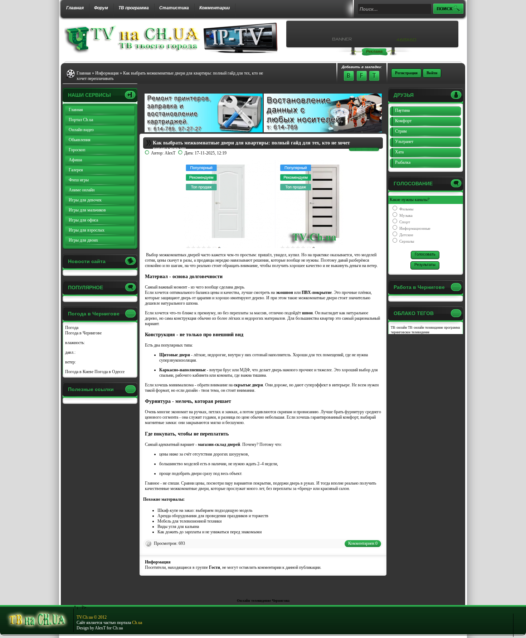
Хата (399, 151)
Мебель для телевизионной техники (189, 521)
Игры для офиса (83, 220)
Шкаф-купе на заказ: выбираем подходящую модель (204, 510)
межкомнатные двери (317, 297)
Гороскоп (77, 149)
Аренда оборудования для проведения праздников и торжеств (212, 515)
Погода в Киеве (79, 371)
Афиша (75, 159)
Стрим (401, 131)
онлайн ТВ (404, 327)
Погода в (83, 332)
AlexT (170, 153)
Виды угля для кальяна (178, 526)
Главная (75, 7)
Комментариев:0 (363, 543)
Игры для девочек (85, 200)
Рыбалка (402, 162)
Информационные (414, 228)
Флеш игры (79, 179)
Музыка (405, 215)
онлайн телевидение (428, 327)
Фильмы (405, 209)
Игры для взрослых (86, 230)
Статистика (174, 7)
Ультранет (404, 141)
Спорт (404, 222)
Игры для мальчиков (87, 210)
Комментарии (214, 7)
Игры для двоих (83, 240)
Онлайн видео (81, 129)
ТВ (393, 327)
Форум (101, 7)
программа (452, 327)
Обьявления (80, 139)
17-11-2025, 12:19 (211, 153)
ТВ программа (133, 7)
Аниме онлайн (81, 189)
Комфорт (403, 120)
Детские (405, 235)
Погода (71, 327)
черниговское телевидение (410, 332)
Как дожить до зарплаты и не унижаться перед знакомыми (209, 531)
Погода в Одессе (109, 371)
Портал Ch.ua (81, 119)
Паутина (402, 110)
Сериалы (406, 241)
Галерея (76, 169)
